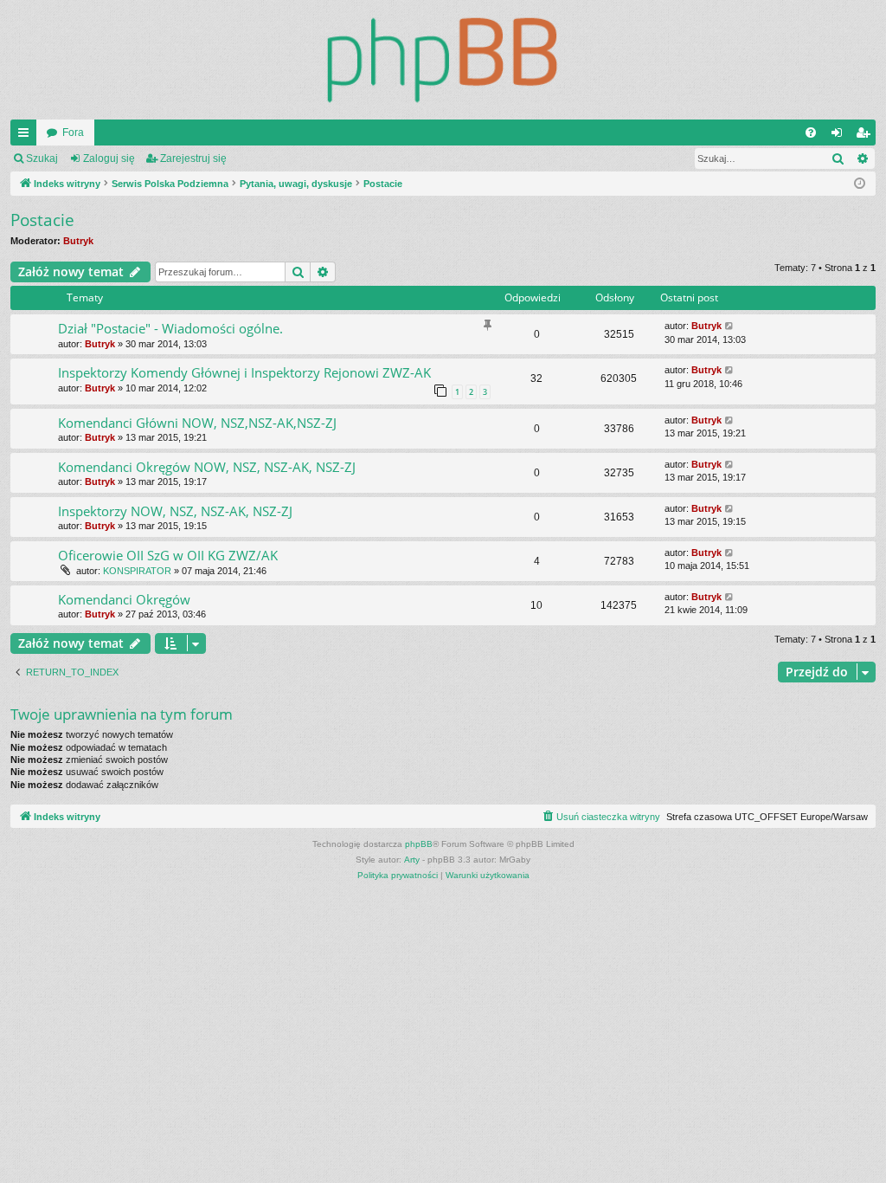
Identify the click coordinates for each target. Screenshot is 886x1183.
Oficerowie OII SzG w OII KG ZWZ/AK (168, 555)
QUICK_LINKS (26, 135)
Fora (73, 132)
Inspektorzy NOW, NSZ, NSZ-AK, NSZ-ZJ (175, 511)
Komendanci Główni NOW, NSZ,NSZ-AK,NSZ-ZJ (197, 422)
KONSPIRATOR (137, 571)
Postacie (42, 220)
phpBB (419, 844)
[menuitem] (811, 132)
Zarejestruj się (193, 158)
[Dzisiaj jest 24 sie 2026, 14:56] (859, 184)
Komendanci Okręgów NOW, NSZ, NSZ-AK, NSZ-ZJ (207, 466)
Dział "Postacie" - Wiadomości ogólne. (170, 328)
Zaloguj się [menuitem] (840, 135)
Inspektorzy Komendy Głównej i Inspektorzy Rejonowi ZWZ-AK (244, 372)
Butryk (78, 241)
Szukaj (42, 158)
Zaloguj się (109, 158)
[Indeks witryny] (443, 60)
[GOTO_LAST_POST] (729, 326)
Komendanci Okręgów (124, 599)
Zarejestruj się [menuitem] (866, 135)
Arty (412, 859)
